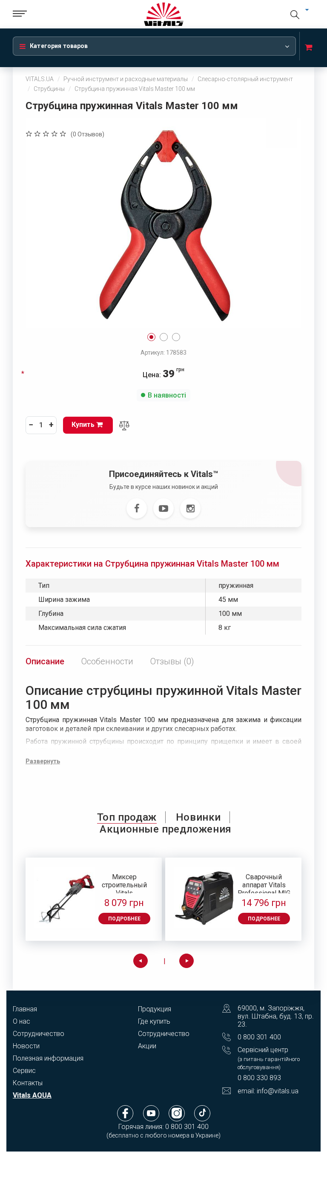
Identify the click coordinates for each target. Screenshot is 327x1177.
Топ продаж (127, 817)
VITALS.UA (40, 79)
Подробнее (124, 919)
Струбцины (49, 88)
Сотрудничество (38, 1034)
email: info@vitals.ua (268, 1091)
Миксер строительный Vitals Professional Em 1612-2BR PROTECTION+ (124, 883)
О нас (21, 1021)
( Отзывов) (87, 134)
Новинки (198, 817)
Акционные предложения (166, 829)
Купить (84, 425)
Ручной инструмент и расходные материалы (125, 79)
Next (186, 961)
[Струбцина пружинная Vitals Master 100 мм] (163, 223)
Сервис (24, 1071)
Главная (25, 1009)
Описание (45, 661)
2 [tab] (164, 337)
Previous (140, 961)
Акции (147, 1046)
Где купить (154, 1021)
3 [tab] (176, 337)
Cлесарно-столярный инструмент (245, 79)
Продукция (154, 1009)
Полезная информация (48, 1058)
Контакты (28, 1083)
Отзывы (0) (172, 661)
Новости (26, 1046)
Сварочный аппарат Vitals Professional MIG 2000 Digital (264, 883)
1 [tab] (151, 337)
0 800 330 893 (259, 1078)
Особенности (107, 661)
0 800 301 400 (259, 1037)
